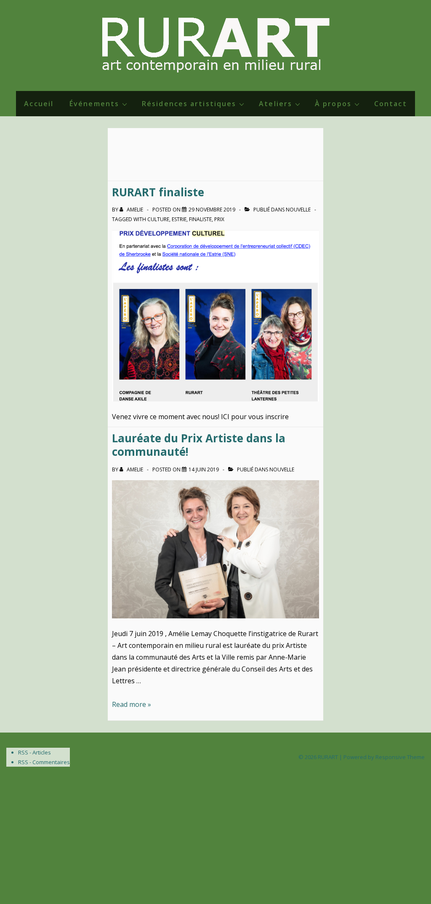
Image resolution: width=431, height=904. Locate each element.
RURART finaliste (158, 192)
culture (158, 219)
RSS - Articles (34, 752)
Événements (94, 103)
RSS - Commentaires (44, 762)
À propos (333, 103)
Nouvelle (298, 209)
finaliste (200, 219)
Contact (390, 103)
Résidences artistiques (189, 103)
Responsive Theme (400, 757)
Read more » (131, 704)
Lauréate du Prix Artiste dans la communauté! (198, 445)
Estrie (179, 219)
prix (219, 219)
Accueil (38, 103)
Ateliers (275, 103)
